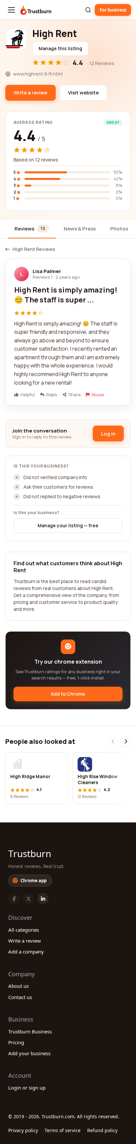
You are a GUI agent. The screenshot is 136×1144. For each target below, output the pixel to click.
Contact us (20, 997)
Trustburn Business (30, 1031)
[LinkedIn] (43, 898)
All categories (23, 929)
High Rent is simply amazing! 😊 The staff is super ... (65, 295)
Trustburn (29, 853)
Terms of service (63, 1130)
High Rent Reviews (34, 249)
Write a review (24, 940)
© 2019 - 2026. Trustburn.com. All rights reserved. (63, 1116)
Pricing (16, 1042)
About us (18, 986)
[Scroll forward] (125, 741)
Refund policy (102, 1130)
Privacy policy (23, 1130)
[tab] (32, 229)
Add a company (26, 951)
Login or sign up (27, 1087)
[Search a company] (88, 10)
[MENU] (11, 10)
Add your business (29, 1053)
